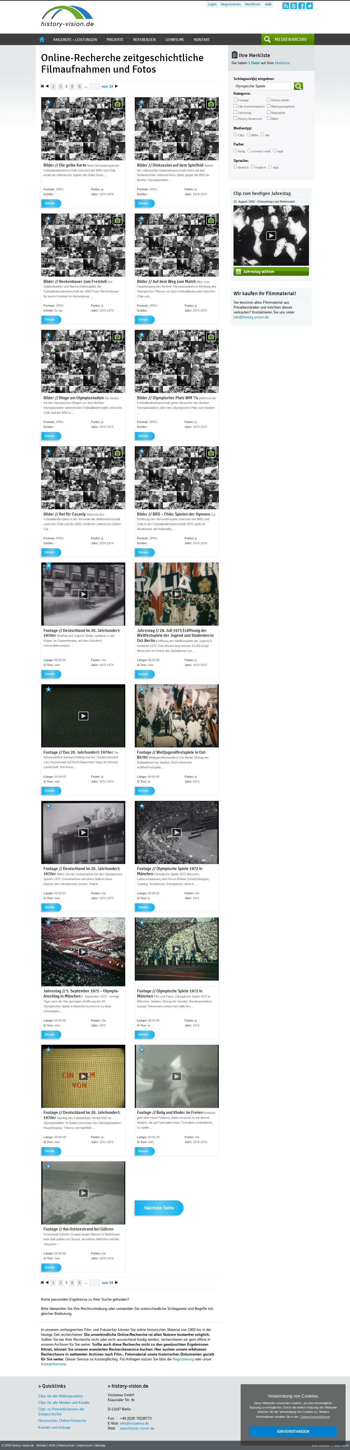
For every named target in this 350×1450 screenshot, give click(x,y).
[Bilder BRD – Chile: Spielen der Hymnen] (177, 508)
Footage (243, 100)
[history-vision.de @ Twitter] (309, 5)
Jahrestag (244, 112)
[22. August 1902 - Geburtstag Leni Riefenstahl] (271, 264)
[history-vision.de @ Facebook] (301, 5)
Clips (241, 135)
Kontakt (41, 1445)
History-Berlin (280, 100)
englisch (260, 167)
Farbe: (239, 144)
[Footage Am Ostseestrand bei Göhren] (83, 1223)
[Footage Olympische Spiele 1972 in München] (177, 863)
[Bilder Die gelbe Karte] (83, 159)
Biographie (278, 112)
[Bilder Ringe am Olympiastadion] (83, 391)
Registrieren (231, 4)
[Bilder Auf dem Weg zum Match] (177, 275)
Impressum (84, 1445)
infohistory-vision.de (251, 317)
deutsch (243, 167)
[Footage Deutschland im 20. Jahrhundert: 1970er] (83, 624)
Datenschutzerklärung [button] (315, 1416)
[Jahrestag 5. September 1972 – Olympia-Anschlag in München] (83, 985)
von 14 (107, 86)
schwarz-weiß (261, 151)
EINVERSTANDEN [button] (293, 1431)
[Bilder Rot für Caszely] (83, 508)
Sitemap (100, 1445)
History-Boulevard (250, 118)
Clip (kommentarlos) (251, 106)
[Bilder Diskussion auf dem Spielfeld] (177, 159)
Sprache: (241, 161)
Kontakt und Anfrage (54, 1427)
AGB (268, 4)
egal (280, 151)
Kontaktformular (53, 1364)
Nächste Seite (159, 1208)
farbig (241, 151)
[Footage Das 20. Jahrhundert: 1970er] (83, 746)
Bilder (275, 118)
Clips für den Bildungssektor (60, 1396)
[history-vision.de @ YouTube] (293, 5)
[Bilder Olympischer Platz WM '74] (177, 391)
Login (212, 4)
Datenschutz (66, 1445)
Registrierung (183, 1359)
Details (50, 203)
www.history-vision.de (137, 1428)
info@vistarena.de (134, 1423)
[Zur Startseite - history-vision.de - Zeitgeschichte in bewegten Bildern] (65, 25)
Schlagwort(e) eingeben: (254, 79)
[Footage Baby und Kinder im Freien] (177, 1106)
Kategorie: (242, 93)
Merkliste (252, 4)
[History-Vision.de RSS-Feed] (285, 5)
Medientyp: (243, 128)
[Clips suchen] (298, 86)
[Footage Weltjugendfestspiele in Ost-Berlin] (177, 746)
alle (267, 135)
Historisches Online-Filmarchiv (62, 1421)
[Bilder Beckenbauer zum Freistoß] (83, 275)
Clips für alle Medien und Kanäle (63, 1403)
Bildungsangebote (283, 106)
